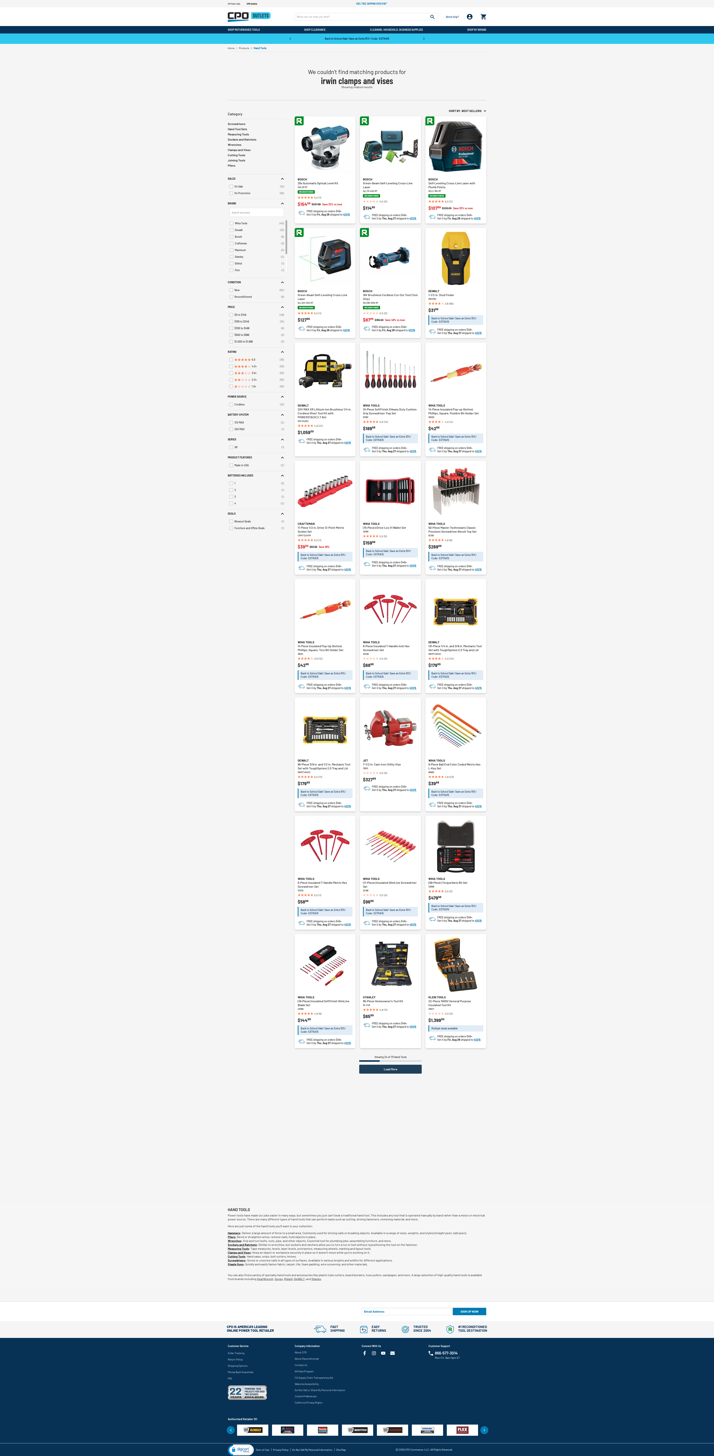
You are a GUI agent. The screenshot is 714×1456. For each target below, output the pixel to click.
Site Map (341, 1449)
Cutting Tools (236, 155)
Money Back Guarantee (240, 1372)
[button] (256, 178)
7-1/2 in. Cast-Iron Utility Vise (382, 764)
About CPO (301, 1352)
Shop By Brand (476, 29)
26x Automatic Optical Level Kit (318, 183)
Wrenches (234, 144)
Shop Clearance (315, 29)
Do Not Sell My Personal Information (312, 1449)
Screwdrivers (236, 124)
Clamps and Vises (239, 150)
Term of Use (262, 1449)
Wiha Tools (371, 405)
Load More (390, 1069)
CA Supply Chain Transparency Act (314, 1377)
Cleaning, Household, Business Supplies (396, 29)
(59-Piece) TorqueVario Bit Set (447, 882)
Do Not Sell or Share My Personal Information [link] (320, 1390)
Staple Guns (236, 1264)
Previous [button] (290, 38)
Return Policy (235, 1359)
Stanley (369, 997)
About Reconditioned (307, 1358)
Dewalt (433, 291)
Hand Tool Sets (237, 129)
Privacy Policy (280, 1449)
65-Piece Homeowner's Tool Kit (383, 1001)
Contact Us (301, 1365)
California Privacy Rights (308, 1402)
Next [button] (423, 38)
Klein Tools (437, 997)
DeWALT (299, 1279)
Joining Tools (236, 160)
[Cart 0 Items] (483, 16)
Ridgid (288, 1279)
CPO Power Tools (234, 3)
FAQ (230, 1378)
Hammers (234, 1233)
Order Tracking (236, 1353)
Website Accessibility (307, 1384)
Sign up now (469, 1311)
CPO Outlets (252, 3)
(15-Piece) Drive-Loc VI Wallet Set (384, 527)
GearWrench (265, 1279)
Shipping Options (238, 1365)
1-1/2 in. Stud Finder (441, 295)
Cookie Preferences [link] (306, 1396)
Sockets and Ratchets (242, 139)
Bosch (302, 179)
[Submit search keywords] (432, 16)
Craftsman (306, 523)
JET (365, 760)
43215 (346, 214)
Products (244, 48)
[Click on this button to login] (470, 17)
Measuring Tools (238, 134)
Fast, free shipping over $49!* (371, 3)
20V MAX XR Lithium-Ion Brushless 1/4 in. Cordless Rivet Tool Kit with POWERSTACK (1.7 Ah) (324, 413)
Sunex (279, 1279)
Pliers (231, 165)
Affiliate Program (304, 1371)
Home (231, 48)
